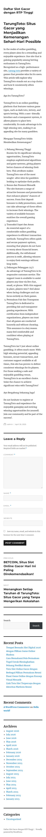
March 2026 (12, 749)
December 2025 (14, 759)
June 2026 (11, 738)
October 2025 (13, 766)
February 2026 (13, 752)
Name (7, 493)
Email (7, 506)
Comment (9, 455)
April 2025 (11, 788)
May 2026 (11, 741)
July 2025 (11, 777)
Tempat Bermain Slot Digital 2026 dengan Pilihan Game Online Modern (23, 651)
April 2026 (11, 745)
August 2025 (12, 774)
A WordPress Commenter (17, 707)
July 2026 (11, 734)
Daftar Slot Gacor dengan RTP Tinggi (18, 10)
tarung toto (14, 70)
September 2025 (14, 770)
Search (7, 620)
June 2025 (11, 781)
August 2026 (12, 731)
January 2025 (13, 799)
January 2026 (13, 756)
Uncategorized (13, 819)
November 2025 (14, 763)
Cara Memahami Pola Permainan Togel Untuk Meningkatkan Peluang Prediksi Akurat (22, 662)
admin (10, 424)
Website (8, 518)
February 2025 (13, 795)
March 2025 (12, 791)
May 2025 (11, 784)
